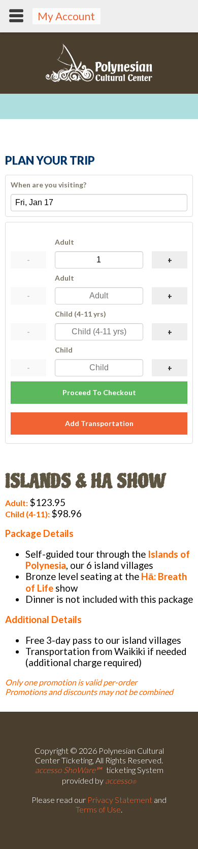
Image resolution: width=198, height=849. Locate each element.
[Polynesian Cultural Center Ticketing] (99, 79)
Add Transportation (99, 423)
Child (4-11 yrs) (80, 314)
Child (64, 349)
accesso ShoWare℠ (68, 770)
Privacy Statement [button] (119, 799)
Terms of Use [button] (98, 809)
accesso (120, 780)
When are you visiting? (48, 184)
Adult (64, 242)
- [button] (28, 260)
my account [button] (66, 16)
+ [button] (170, 260)
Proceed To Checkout (99, 392)
